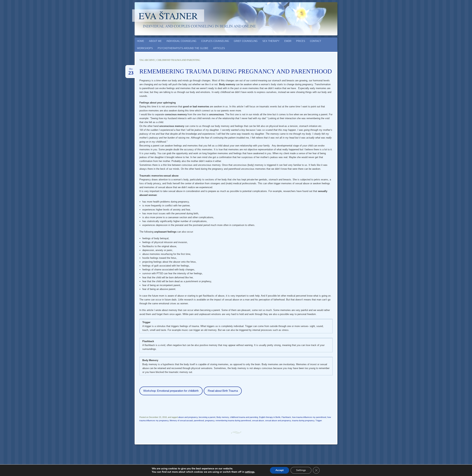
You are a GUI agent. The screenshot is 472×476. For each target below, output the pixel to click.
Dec (130, 70)
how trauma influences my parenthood (309, 417)
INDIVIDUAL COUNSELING (181, 41)
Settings (301, 470)
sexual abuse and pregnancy (278, 420)
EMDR (287, 41)
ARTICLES (219, 48)
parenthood (199, 420)
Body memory (222, 417)
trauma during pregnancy (303, 420)
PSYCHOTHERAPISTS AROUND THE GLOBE (183, 48)
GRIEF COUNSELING (246, 41)
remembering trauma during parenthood (233, 420)
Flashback (286, 417)
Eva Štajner (168, 15)
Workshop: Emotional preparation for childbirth (171, 390)
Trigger (318, 420)
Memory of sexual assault (181, 420)
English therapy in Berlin (269, 417)
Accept (279, 470)
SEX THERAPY (271, 41)
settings (249, 472)
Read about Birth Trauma (223, 390)
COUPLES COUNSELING (215, 41)
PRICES (300, 41)
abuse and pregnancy (188, 417)
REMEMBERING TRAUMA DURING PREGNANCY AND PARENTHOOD (235, 71)
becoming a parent (207, 417)
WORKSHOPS (145, 48)
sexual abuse (258, 420)
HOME (140, 41)
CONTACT (315, 41)
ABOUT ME (155, 41)
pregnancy (209, 420)
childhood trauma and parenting (244, 417)
